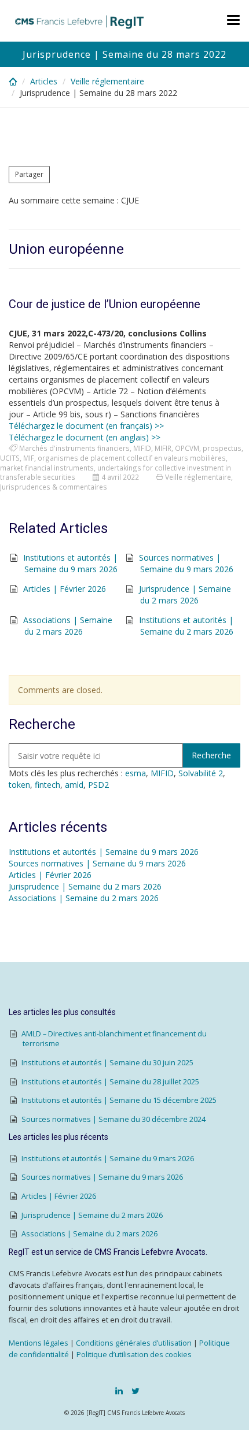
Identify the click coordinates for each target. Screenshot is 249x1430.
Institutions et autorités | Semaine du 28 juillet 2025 (110, 1082)
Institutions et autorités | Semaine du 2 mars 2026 (186, 625)
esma (135, 773)
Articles (43, 81)
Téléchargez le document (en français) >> (86, 425)
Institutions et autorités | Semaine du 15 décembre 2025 (119, 1100)
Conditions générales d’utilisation (134, 1343)
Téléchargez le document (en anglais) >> (84, 437)
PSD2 (98, 784)
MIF (28, 457)
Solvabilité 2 (200, 773)
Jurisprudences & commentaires (53, 486)
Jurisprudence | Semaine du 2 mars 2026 (185, 594)
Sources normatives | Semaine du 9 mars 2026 (186, 563)
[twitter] (135, 1390)
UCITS (10, 457)
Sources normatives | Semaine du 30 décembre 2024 (113, 1119)
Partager (29, 174)
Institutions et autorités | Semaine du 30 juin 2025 (107, 1063)
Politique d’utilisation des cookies (134, 1354)
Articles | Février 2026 (64, 588)
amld (74, 784)
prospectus (222, 448)
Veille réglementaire (107, 81)
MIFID (142, 448)
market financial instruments (47, 467)
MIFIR (163, 448)
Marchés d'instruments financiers (74, 448)
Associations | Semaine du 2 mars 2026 (67, 625)
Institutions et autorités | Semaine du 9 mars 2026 (70, 563)
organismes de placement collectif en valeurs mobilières (132, 457)
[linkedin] (118, 1390)
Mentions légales (38, 1343)
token (19, 784)
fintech (47, 784)
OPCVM (187, 448)
